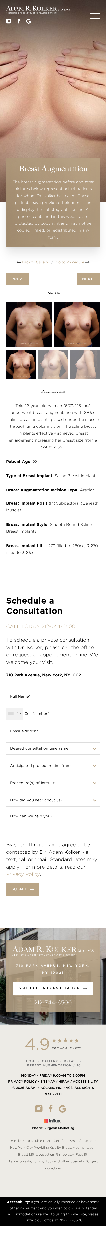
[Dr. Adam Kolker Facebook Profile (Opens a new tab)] (19, 22)
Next (88, 279)
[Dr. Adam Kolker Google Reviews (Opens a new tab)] (28, 22)
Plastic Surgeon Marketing (53, 1128)
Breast (71, 1061)
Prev (18, 279)
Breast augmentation (49, 1065)
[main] (53, 129)
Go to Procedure (70, 262)
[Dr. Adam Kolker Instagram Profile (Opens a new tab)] (8, 22)
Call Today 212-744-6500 (40, 626)
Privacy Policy (23, 874)
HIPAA (64, 1081)
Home (31, 1061)
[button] (95, 16)
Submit (19, 889)
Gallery (50, 1061)
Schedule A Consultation (49, 988)
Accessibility (85, 1081)
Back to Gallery (34, 262)
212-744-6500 (53, 1002)
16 (79, 1065)
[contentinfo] (53, 1111)
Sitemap (47, 1081)
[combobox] (14, 714)
